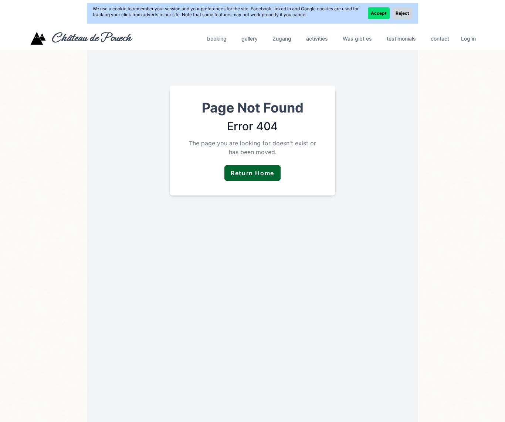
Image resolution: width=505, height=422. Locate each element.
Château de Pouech (91, 37)
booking (217, 38)
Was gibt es (357, 38)
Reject (402, 13)
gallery (249, 38)
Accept (379, 13)
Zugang (281, 38)
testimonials (401, 38)
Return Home (252, 173)
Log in (468, 38)
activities (317, 38)
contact (440, 38)
